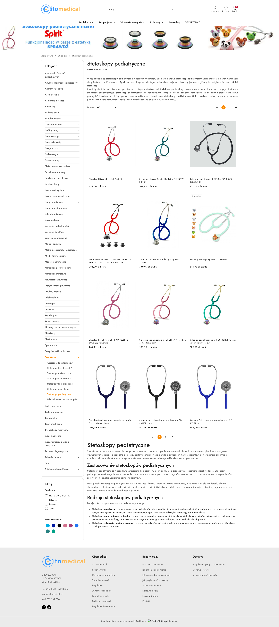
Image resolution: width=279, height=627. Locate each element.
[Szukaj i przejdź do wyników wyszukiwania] (172, 9)
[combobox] (102, 107)
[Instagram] (49, 607)
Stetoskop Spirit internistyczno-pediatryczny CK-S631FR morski (211, 422)
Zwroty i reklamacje (101, 590)
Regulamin (97, 585)
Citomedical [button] (99, 557)
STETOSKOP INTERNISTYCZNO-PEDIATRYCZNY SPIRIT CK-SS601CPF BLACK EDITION (111, 261)
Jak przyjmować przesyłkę (155, 580)
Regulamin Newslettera (103, 606)
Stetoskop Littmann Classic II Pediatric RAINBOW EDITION (161, 180)
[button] (156, 22)
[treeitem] (62, 75)
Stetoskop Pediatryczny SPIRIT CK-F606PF (208, 259)
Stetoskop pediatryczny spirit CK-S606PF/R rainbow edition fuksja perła (162, 341)
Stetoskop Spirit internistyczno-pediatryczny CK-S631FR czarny (160, 422)
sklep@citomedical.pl (52, 594)
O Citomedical (99, 564)
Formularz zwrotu (100, 596)
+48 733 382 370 (51, 599)
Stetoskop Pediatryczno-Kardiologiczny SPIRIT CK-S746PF (161, 261)
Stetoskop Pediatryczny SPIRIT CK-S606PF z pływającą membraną (108, 341)
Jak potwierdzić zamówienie (156, 575)
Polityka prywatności (102, 601)
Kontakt (146, 601)
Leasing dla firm (150, 596)
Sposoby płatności (101, 580)
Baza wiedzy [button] (150, 557)
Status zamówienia (151, 585)
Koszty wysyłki (99, 569)
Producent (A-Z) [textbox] (94, 107)
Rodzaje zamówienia (152, 564)
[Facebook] (44, 607)
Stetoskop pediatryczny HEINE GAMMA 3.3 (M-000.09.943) (211, 180)
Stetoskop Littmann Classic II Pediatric (106, 179)
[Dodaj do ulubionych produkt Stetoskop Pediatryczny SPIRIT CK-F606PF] (233, 196)
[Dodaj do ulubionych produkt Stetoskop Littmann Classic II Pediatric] (132, 116)
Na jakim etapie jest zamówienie (209, 564)
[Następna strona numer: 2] (236, 107)
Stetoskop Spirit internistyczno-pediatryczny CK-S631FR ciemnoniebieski (110, 422)
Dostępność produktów (103, 575)
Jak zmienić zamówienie (154, 569)
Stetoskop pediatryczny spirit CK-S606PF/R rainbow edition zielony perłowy (213, 341)
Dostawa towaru (150, 590)
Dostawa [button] (198, 557)
